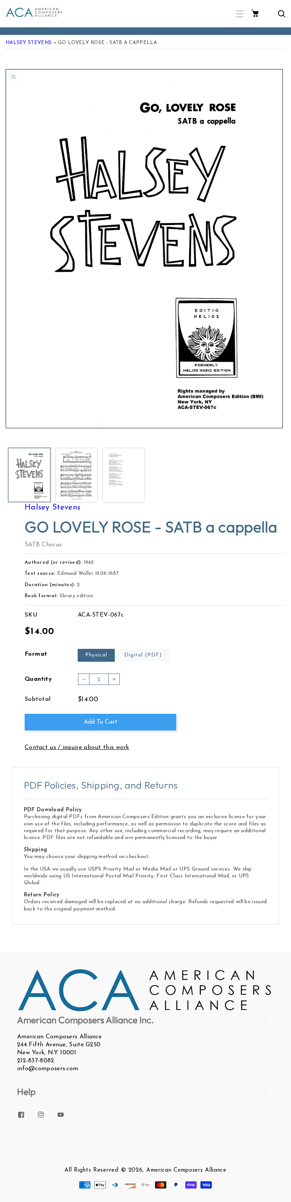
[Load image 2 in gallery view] (77, 475)
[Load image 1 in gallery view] (29, 475)
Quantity (38, 679)
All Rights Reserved (91, 1170)
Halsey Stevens (29, 42)
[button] (240, 13)
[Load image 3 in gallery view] (124, 475)
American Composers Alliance (186, 1170)
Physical (96, 655)
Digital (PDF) (143, 655)
